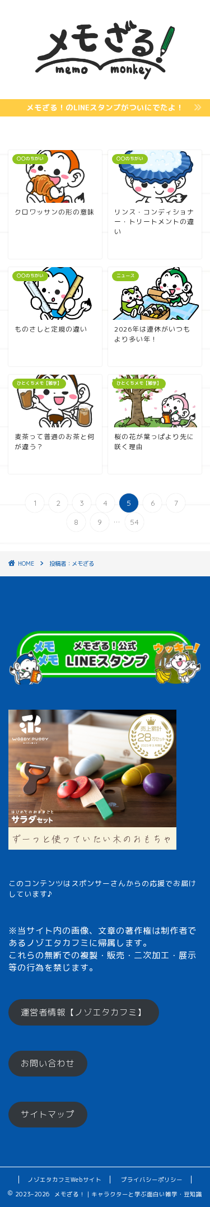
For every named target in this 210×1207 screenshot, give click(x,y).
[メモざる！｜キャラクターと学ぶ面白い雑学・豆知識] (105, 89)
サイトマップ (47, 1114)
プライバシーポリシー (152, 1179)
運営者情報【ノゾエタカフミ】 (83, 1012)
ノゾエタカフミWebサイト (64, 1179)
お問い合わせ (47, 1063)
